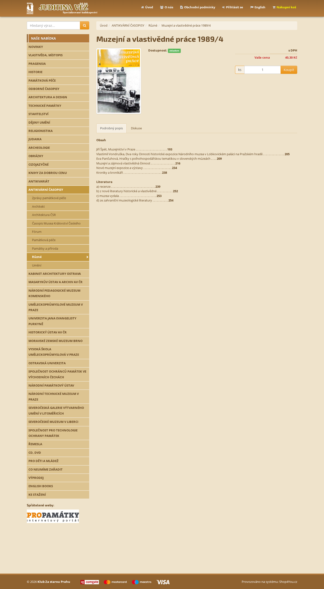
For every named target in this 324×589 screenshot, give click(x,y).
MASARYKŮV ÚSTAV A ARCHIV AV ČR (55, 282)
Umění (36, 265)
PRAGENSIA (37, 63)
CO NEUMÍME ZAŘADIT (45, 469)
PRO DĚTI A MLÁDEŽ (43, 461)
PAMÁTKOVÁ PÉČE (42, 80)
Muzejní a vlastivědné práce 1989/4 (186, 25)
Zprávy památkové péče (49, 198)
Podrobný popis (111, 128)
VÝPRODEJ (36, 478)
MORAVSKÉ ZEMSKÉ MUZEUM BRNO (55, 341)
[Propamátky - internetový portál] (53, 516)
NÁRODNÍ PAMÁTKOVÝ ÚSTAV (51, 385)
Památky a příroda (45, 248)
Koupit (289, 69)
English (260, 7)
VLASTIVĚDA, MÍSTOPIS (45, 55)
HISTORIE (35, 72)
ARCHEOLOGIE (39, 147)
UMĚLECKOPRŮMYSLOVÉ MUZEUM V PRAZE (55, 307)
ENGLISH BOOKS (40, 486)
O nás (169, 7)
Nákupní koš (286, 7)
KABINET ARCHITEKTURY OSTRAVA (54, 273)
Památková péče (44, 240)
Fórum (37, 231)
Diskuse (136, 128)
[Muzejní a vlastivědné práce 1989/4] (118, 81)
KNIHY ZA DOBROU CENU (47, 173)
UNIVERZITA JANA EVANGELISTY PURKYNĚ (52, 321)
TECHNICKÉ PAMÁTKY (44, 105)
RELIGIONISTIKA (40, 131)
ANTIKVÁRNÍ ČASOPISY (45, 189)
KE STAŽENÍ (37, 494)
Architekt (38, 206)
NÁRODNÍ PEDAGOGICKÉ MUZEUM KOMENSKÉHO (54, 293)
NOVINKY (35, 47)
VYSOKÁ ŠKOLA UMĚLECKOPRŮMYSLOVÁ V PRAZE (53, 352)
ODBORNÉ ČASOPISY (43, 89)
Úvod (149, 7)
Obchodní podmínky (199, 7)
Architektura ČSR (44, 215)
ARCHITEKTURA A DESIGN (47, 97)
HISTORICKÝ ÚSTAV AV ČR (47, 332)
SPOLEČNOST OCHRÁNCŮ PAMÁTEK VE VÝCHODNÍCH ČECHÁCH (57, 374)
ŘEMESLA (35, 444)
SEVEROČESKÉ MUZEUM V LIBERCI (53, 422)
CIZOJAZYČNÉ (38, 164)
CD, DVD (34, 452)
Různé (37, 257)
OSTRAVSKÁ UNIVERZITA (47, 363)
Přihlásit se (234, 7)
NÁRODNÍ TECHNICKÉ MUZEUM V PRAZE (53, 396)
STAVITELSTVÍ (38, 114)
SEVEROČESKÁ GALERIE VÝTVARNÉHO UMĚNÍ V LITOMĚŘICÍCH (56, 410)
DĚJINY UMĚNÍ (39, 122)
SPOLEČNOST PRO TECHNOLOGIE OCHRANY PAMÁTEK (53, 433)
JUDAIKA (35, 139)
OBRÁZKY (35, 156)
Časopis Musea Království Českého (56, 223)
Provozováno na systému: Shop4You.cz (269, 582)
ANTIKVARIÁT (38, 181)
